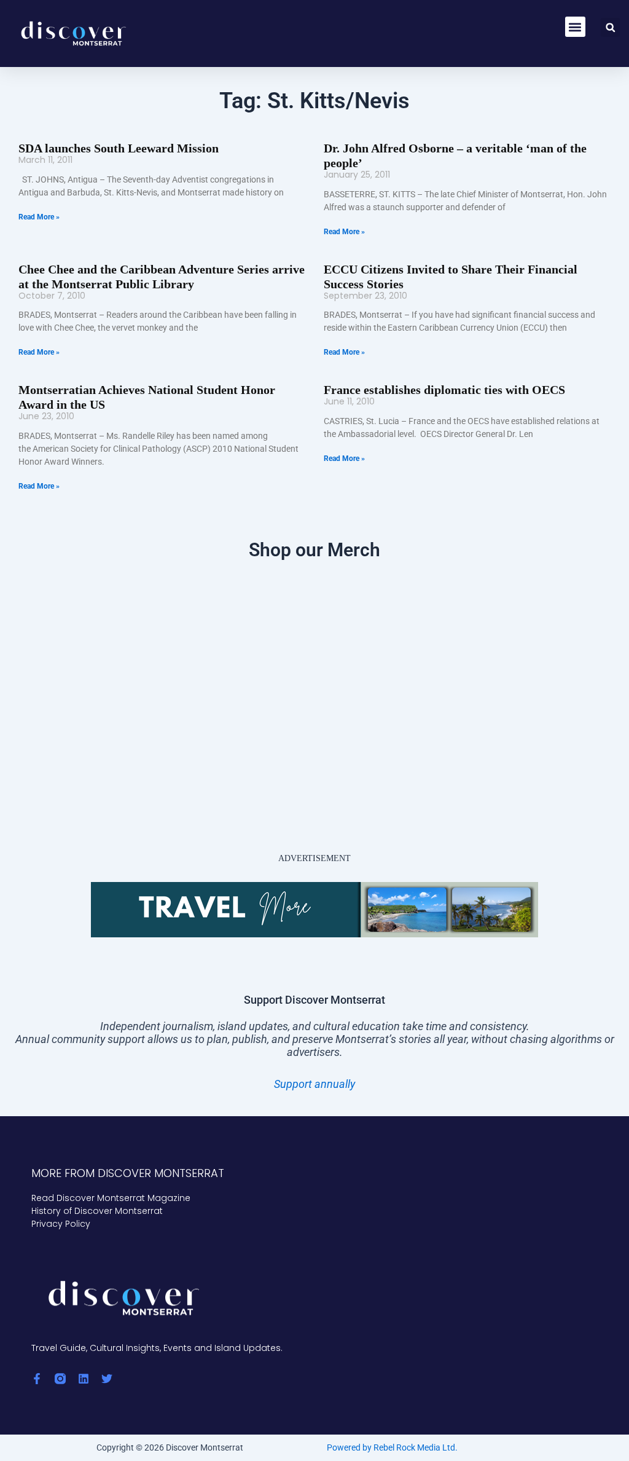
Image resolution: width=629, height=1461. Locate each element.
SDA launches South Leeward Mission (118, 148)
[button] (575, 27)
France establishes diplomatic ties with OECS (444, 389)
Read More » (39, 217)
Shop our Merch (314, 550)
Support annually (314, 1083)
